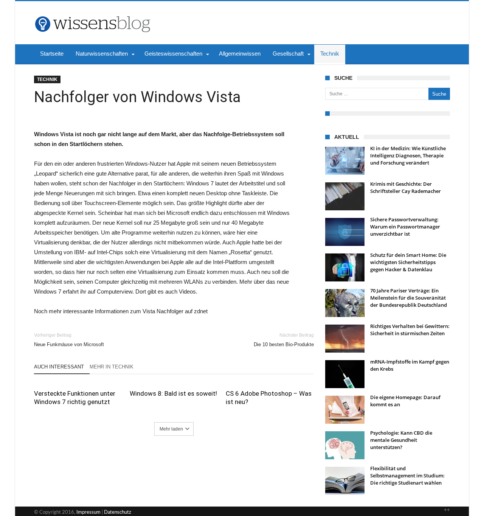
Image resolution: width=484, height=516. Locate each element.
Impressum (88, 512)
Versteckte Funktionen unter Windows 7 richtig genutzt (74, 398)
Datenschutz (117, 512)
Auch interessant (59, 367)
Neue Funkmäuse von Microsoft (69, 340)
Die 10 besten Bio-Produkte (284, 340)
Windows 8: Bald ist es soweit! (173, 393)
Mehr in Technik (111, 367)
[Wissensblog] (92, 12)
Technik (47, 79)
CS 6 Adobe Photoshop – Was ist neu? (269, 398)
